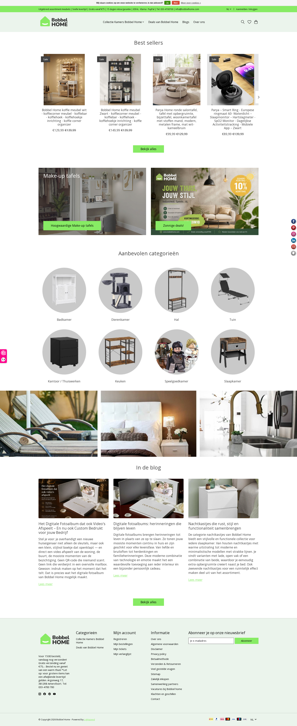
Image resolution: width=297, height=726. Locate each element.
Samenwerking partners (164, 684)
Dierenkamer (120, 319)
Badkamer (64, 319)
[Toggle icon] (242, 22)
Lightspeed (89, 719)
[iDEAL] (211, 719)
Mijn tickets (119, 649)
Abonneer (246, 640)
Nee (176, 3)
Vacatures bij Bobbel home (166, 689)
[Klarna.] (222, 719)
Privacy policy (158, 654)
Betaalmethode (160, 659)
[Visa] (233, 719)
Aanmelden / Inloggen (246, 9)
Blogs (185, 22)
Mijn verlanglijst (122, 654)
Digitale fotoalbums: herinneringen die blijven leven (147, 525)
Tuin (232, 319)
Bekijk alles (148, 149)
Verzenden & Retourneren (166, 664)
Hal (176, 319)
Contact (155, 699)
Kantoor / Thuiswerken (64, 381)
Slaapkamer (232, 381)
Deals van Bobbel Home (163, 22)
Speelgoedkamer (176, 381)
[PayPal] (216, 719)
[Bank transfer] (245, 719)
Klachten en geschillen (163, 694)
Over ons (199, 22)
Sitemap (155, 674)
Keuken (120, 381)
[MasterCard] (228, 719)
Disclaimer (157, 649)
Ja (167, 3)
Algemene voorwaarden (164, 644)
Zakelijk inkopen (160, 679)
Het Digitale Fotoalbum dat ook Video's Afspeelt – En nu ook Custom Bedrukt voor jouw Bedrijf (71, 528)
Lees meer (45, 584)
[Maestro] (239, 719)
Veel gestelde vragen (163, 669)
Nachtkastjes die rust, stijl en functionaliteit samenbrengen (214, 525)
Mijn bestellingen (123, 644)
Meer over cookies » (191, 3)
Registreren (120, 639)
